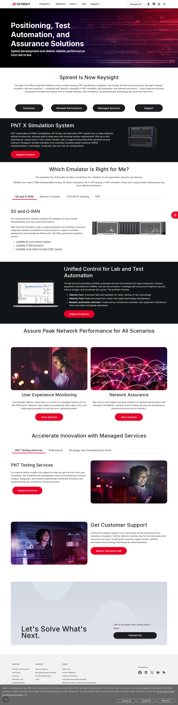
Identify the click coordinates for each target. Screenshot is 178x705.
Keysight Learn (17, 679)
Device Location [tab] (50, 196)
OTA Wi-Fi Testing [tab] (77, 196)
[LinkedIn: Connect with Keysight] (146, 672)
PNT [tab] (98, 196)
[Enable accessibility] (6, 699)
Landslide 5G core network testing (33, 241)
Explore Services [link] (27, 490)
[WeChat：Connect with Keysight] (164, 672)
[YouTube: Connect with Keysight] (158, 672)
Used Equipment (18, 683)
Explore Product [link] (25, 154)
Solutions (60, 4)
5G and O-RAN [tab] (24, 196)
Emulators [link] (29, 108)
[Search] (164, 4)
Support (39, 664)
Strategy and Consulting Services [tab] (90, 450)
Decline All (146, 701)
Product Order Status (43, 676)
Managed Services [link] (109, 108)
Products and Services (20, 669)
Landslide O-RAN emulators (30, 245)
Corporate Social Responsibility (74, 679)
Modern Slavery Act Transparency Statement (79, 683)
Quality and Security (69, 676)
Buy (84, 4)
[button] (148, 4)
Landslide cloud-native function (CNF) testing (39, 249)
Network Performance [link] (69, 108)
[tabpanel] (89, 230)
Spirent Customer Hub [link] (108, 551)
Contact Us (135, 635)
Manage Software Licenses (45, 673)
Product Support (41, 669)
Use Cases (16, 673)
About (65, 664)
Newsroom (66, 669)
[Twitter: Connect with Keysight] (152, 672)
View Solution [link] (49, 417)
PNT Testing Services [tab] (28, 450)
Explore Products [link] (79, 314)
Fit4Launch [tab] (56, 450)
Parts (37, 679)
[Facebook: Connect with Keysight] (140, 672)
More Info (166, 701)
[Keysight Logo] (22, 4)
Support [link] (148, 108)
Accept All (126, 701)
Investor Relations (69, 673)
